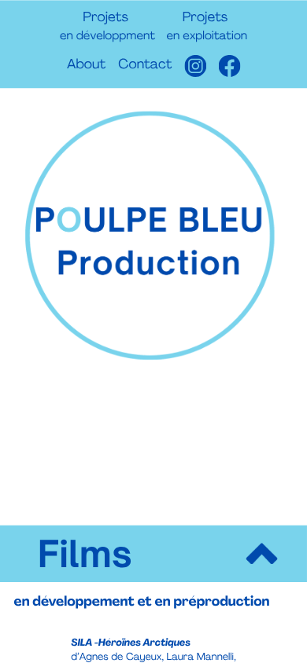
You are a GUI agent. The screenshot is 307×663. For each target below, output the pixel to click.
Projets (105, 18)
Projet (202, 18)
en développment (107, 36)
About (86, 65)
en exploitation (207, 36)
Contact (145, 65)
